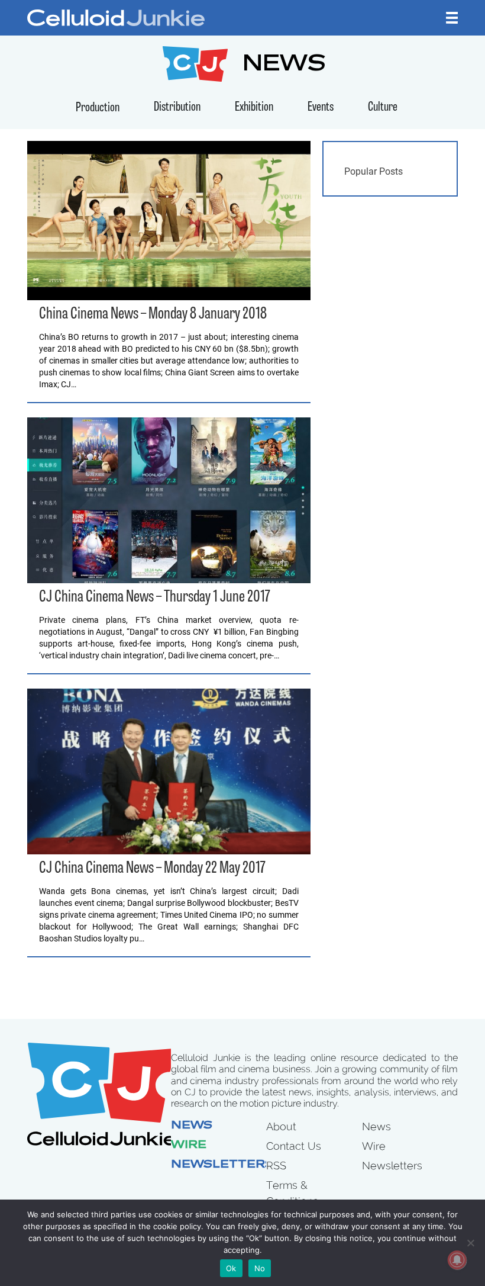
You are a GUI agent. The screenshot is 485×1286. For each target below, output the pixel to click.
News (191, 1126)
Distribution (177, 107)
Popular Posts (373, 171)
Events (321, 107)
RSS (276, 1165)
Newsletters (222, 1165)
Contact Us (293, 1146)
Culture (382, 107)
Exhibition (254, 107)
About (281, 1126)
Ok (231, 1268)
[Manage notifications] (457, 1259)
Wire (188, 1146)
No (260, 1268)
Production (97, 108)
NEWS (284, 65)
